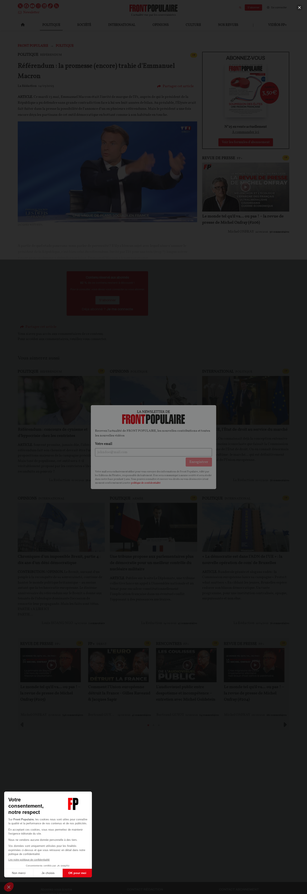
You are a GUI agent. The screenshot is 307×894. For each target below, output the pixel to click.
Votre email (103, 444)
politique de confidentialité (146, 483)
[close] (299, 7)
